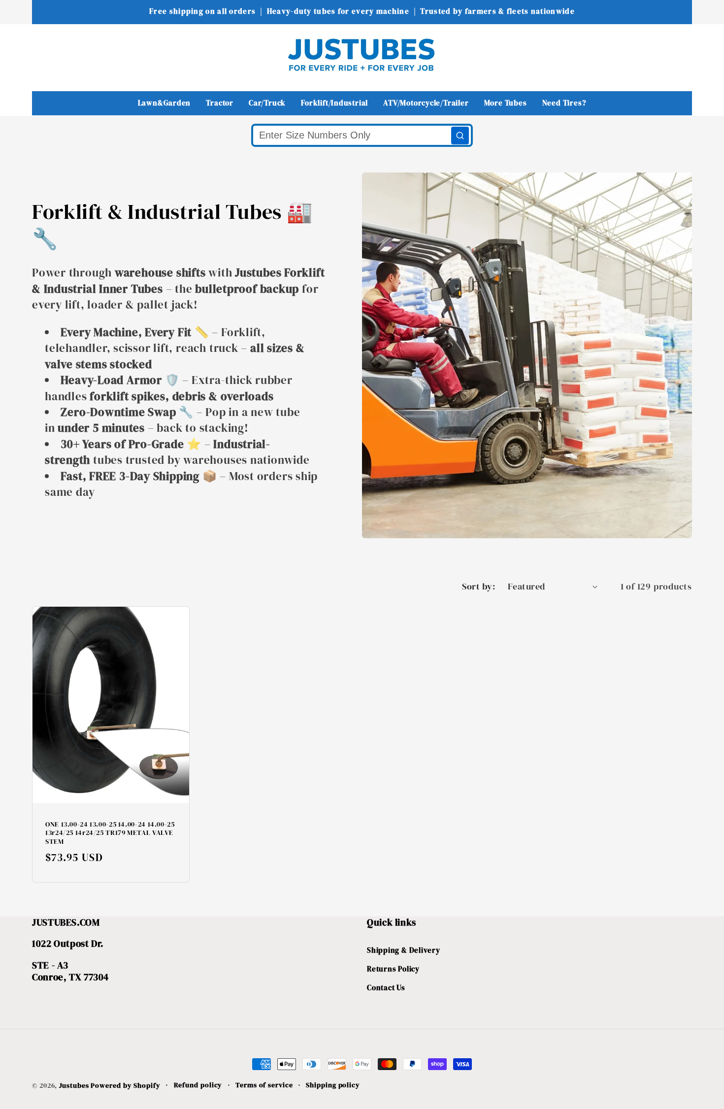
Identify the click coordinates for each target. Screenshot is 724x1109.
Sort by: (478, 586)
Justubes (74, 1085)
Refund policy (198, 1085)
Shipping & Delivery (403, 950)
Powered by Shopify (125, 1085)
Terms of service (264, 1085)
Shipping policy (333, 1085)
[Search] (460, 135)
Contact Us (386, 987)
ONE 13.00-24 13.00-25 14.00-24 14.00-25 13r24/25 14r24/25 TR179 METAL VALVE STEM (110, 833)
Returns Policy (393, 969)
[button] (46, 54)
